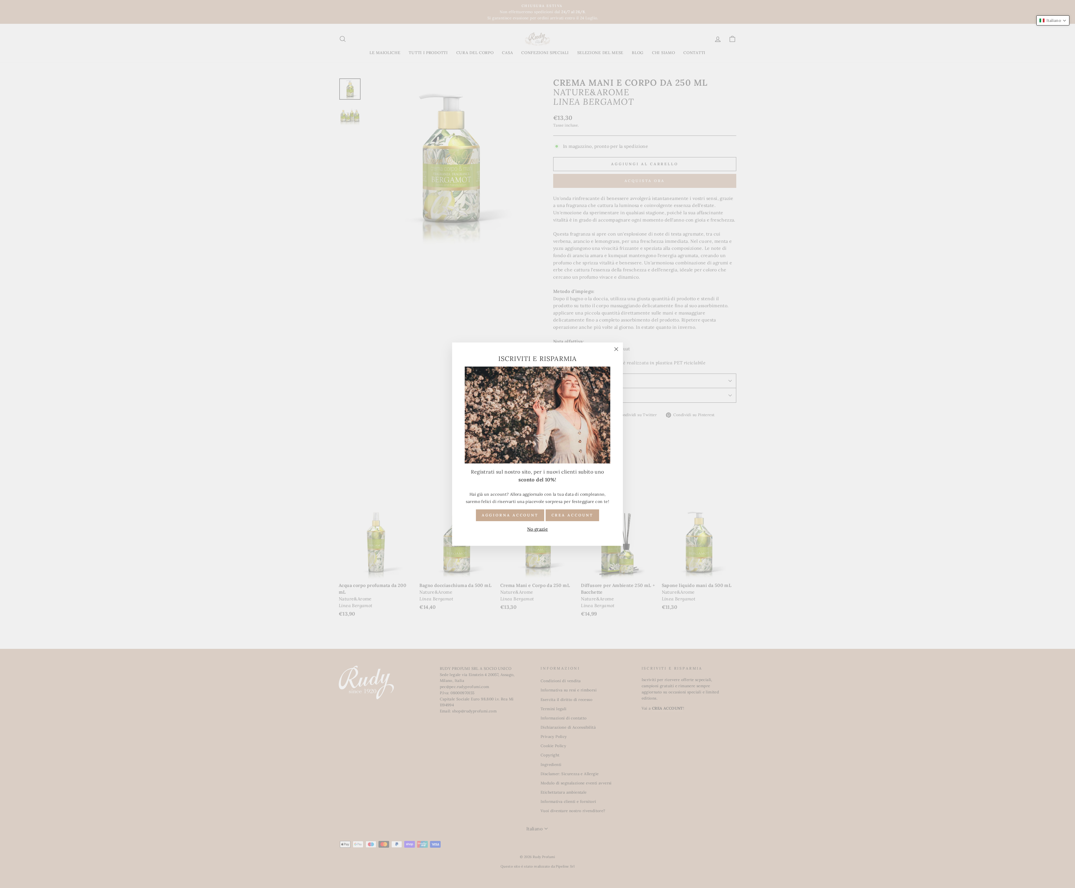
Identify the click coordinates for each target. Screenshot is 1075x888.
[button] (1053, 20)
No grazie (537, 529)
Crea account (572, 514)
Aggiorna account (510, 514)
